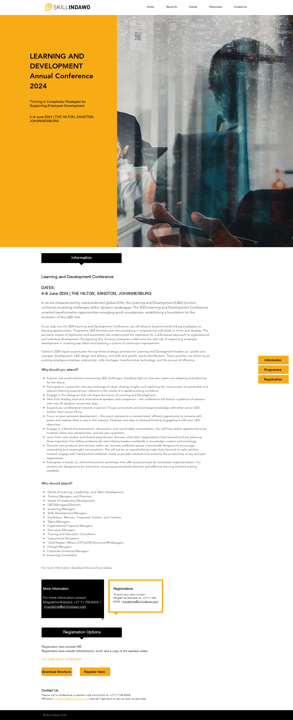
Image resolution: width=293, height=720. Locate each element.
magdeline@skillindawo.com (140, 601)
